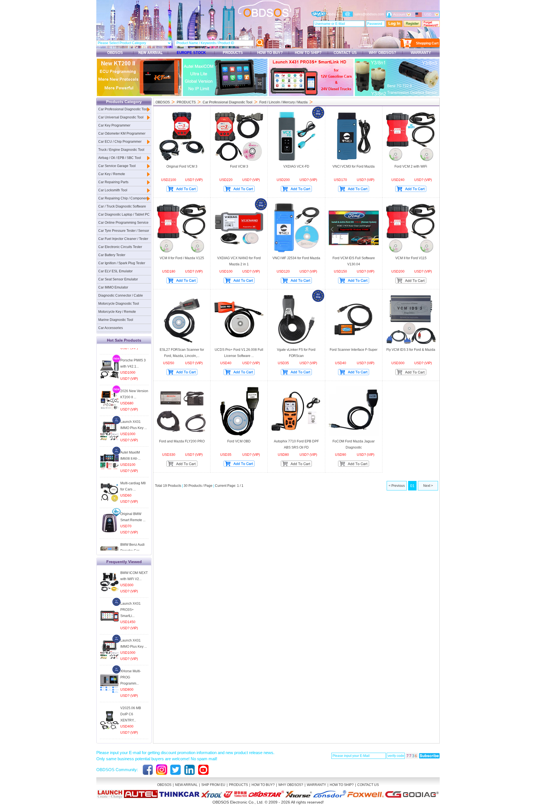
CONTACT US (345, 53)
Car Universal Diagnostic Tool (120, 117)
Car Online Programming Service (123, 223)
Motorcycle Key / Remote (117, 312)
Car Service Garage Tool (117, 166)
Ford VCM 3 (239, 166)
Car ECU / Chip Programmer (120, 142)
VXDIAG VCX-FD (296, 166)
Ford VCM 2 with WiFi (410, 166)
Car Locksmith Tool (112, 190)
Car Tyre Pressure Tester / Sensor (123, 231)
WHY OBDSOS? (382, 53)
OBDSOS (115, 53)
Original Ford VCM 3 (181, 166)
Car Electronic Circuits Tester (120, 247)
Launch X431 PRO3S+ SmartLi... (130, 610)
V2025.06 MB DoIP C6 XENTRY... (130, 714)
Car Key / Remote (111, 174)
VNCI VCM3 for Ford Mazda (353, 166)
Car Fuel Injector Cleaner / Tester (123, 239)
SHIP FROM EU (213, 785)
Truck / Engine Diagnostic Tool (121, 150)
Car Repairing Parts (113, 182)
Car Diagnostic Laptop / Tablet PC (124, 214)
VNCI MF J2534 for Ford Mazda (296, 258)
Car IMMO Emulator (113, 287)
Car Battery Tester (111, 255)
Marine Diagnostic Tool (115, 320)
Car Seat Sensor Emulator (118, 279)
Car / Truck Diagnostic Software (122, 206)
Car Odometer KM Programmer (121, 133)
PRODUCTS (232, 53)
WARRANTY (420, 53)
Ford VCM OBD (239, 441)
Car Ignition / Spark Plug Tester (121, 263)
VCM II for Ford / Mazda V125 (182, 258)
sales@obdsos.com (369, 14)
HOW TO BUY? (270, 53)
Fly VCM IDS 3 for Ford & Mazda (410, 350)
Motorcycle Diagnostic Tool (118, 304)
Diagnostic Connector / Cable (120, 295)
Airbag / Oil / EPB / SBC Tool (119, 158)
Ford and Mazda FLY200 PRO (182, 441)
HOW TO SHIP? (308, 53)
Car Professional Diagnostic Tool (123, 109)
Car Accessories (110, 328)
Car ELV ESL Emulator (115, 271)
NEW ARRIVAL (186, 785)
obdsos (333, 14)
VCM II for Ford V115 (411, 258)
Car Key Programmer (114, 125)
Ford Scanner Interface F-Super (353, 350)
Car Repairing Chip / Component (123, 198)
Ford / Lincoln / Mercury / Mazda (283, 102)
